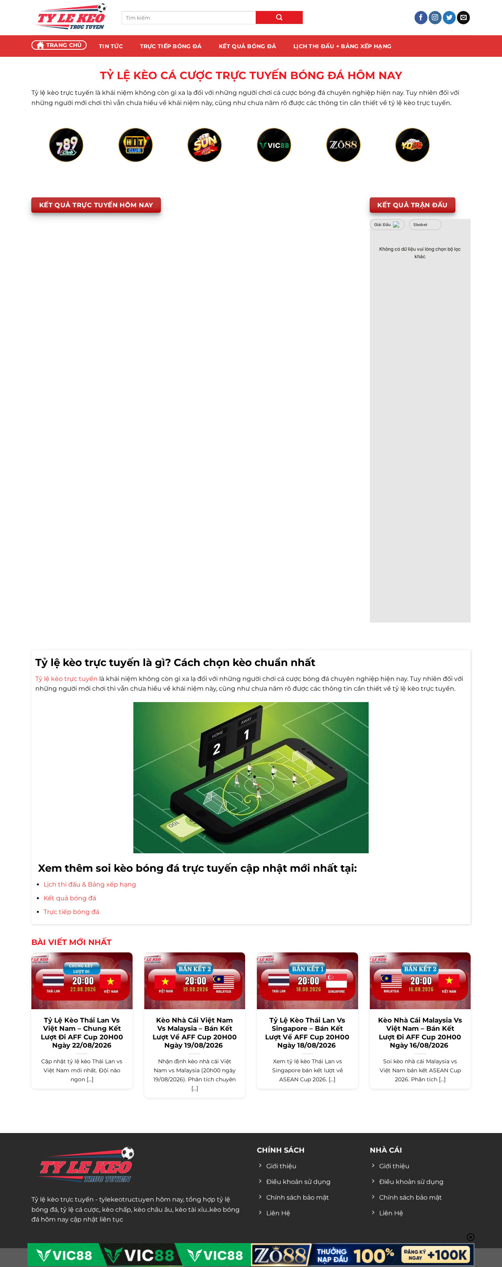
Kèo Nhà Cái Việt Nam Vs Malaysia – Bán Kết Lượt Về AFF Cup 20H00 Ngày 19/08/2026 (195, 1033)
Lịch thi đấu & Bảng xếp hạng (90, 884)
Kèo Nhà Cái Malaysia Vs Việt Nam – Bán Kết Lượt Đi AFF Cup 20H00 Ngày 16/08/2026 (420, 1033)
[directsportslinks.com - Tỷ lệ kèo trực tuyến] (70, 18)
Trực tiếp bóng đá (71, 912)
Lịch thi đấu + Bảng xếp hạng (342, 46)
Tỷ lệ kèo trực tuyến (66, 678)
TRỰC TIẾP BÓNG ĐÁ (171, 46)
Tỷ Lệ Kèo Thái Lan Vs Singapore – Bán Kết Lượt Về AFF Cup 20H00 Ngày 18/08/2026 (307, 1033)
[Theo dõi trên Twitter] (449, 17)
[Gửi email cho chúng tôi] (463, 17)
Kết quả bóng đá (70, 898)
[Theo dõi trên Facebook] (421, 17)
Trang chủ (64, 45)
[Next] (441, 153)
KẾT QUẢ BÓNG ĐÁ (247, 46)
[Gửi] (279, 17)
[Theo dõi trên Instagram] (435, 17)
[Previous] (61, 153)
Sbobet (420, 224)
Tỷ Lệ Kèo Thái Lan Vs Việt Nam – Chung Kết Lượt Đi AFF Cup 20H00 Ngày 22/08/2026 (82, 1033)
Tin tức (111, 46)
